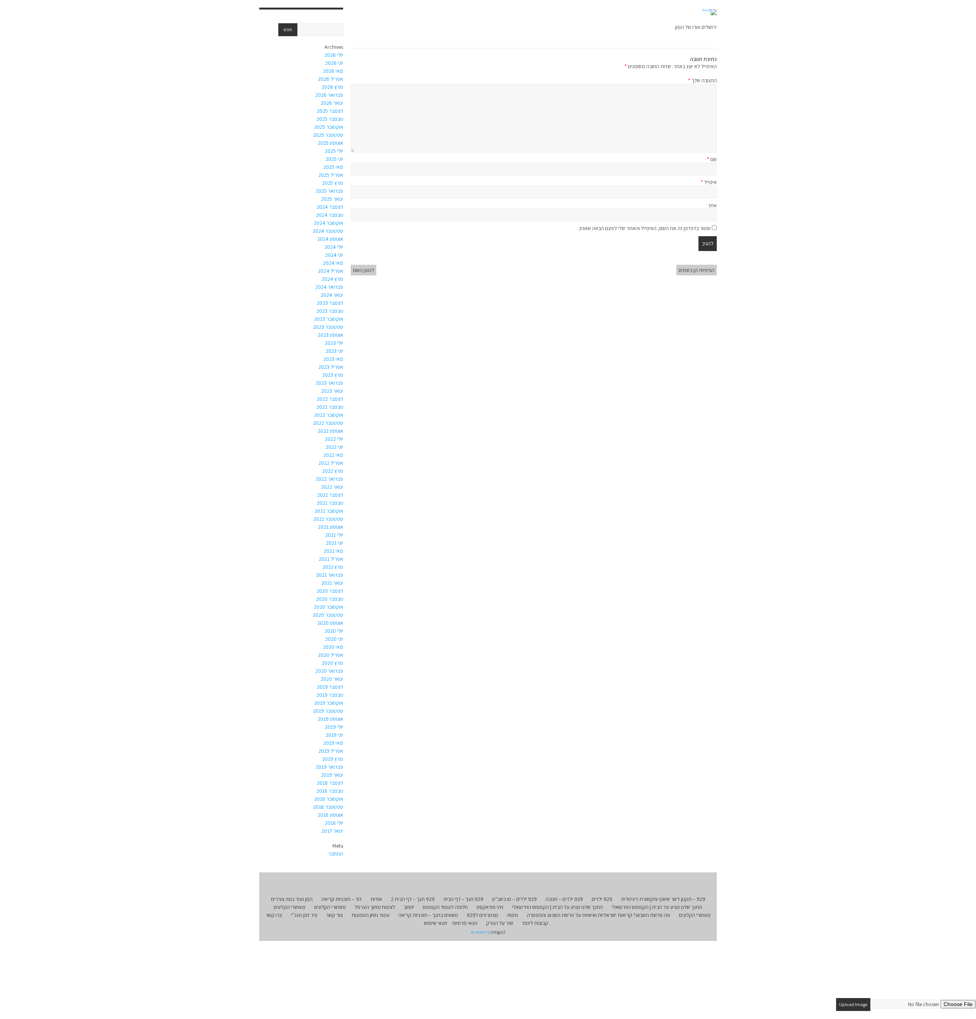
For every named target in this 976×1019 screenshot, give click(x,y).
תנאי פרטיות (464, 923)
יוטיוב (409, 907)
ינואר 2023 (332, 390)
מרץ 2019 (332, 758)
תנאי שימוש (435, 923)
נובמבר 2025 (329, 118)
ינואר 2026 (332, 102)
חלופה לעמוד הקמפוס (445, 907)
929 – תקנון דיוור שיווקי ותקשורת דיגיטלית (663, 899)
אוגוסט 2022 (330, 430)
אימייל (709, 182)
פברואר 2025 (329, 190)
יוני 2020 (334, 638)
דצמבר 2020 (329, 590)
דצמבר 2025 (330, 110)
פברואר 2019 (329, 766)
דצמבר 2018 (330, 782)
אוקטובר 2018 (328, 798)
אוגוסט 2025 (330, 142)
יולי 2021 (334, 534)
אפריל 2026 (330, 78)
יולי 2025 (334, 150)
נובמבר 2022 (329, 406)
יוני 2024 (334, 254)
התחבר (335, 853)
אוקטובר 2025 (328, 126)
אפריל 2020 (330, 654)
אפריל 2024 (330, 270)
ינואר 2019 (332, 774)
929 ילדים (602, 899)
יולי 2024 (333, 246)
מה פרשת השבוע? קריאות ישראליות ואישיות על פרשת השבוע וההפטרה (598, 915)
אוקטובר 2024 (328, 222)
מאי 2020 (333, 646)
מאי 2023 (333, 358)
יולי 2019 (334, 726)
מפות (512, 915)
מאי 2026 (333, 70)
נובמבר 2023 (329, 310)
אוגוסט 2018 (330, 814)
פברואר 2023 (329, 382)
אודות (376, 899)
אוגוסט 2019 (330, 718)
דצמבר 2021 (330, 494)
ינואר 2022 (332, 486)
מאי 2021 (333, 550)
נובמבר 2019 (329, 694)
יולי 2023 (334, 342)
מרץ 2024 (332, 278)
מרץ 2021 (333, 566)
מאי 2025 (333, 166)
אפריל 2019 (330, 750)
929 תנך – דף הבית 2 (413, 899)
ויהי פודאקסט (490, 907)
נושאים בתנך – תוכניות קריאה (428, 915)
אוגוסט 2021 (330, 526)
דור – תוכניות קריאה (341, 899)
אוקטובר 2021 (329, 510)
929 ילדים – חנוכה (564, 899)
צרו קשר (273, 915)
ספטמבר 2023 (328, 326)
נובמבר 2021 (330, 502)
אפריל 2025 (330, 174)
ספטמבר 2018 (328, 806)
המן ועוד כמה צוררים (292, 899)
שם (712, 159)
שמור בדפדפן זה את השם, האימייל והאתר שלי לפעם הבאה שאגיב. (644, 228)
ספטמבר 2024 (328, 230)
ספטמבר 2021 (328, 518)
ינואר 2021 (332, 582)
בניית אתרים (481, 932)
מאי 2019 (333, 742)
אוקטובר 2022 (328, 414)
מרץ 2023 (332, 374)
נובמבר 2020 (329, 598)
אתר (712, 205)
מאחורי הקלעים (330, 907)
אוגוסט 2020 (330, 622)
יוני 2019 (334, 734)
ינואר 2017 (332, 830)
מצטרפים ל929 (482, 915)
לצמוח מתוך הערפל (375, 907)
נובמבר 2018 (329, 790)
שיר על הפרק (499, 923)
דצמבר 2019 (330, 686)
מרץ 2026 (332, 86)
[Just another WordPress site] (709, 12)
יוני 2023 (334, 350)
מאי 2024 (333, 262)
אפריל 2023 (330, 366)
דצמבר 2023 (330, 302)
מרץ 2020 (332, 662)
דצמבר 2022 (330, 398)
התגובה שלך (702, 80)
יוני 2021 (334, 542)
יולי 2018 (334, 822)
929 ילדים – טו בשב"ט (514, 899)
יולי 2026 (333, 54)
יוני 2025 (334, 158)
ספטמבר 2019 (328, 710)
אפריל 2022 (330, 462)
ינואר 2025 (332, 198)
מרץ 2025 (332, 182)
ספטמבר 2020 (328, 614)
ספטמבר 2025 (328, 134)
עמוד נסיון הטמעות (371, 915)
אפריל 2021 (331, 558)
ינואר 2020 (332, 678)
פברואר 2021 (329, 574)
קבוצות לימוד (535, 923)
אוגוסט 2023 (330, 334)
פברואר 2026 (329, 94)
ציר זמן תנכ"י (304, 915)
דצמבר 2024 (329, 206)
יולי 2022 (334, 438)
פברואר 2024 (329, 286)
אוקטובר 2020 (328, 606)
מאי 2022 (333, 454)
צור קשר (334, 915)
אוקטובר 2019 (328, 702)
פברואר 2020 (329, 670)
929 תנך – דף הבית (463, 899)
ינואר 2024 (332, 294)
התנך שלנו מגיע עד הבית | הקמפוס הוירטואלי (657, 907)
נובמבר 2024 (329, 214)
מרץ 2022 (332, 470)
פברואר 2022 (329, 478)
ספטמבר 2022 (328, 422)
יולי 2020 (333, 630)
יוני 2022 (334, 446)
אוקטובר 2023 (328, 318)
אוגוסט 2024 (330, 238)
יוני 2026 (334, 62)
